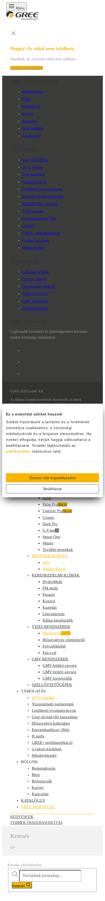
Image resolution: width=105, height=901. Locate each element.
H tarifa (28, 226)
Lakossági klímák (35, 272)
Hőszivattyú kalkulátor (51, 723)
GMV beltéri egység (59, 672)
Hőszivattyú (57, 633)
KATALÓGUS (33, 800)
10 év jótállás (32, 167)
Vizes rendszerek (35, 294)
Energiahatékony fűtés (39, 219)
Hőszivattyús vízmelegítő (64, 640)
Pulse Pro (55, 504)
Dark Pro (50, 524)
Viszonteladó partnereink (53, 704)
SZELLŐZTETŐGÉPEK (52, 685)
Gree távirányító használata (43, 196)
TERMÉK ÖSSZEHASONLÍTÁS (36, 823)
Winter (48, 543)
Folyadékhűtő (54, 646)
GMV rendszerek (35, 301)
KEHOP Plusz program (40, 204)
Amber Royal (54, 569)
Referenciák (31, 106)
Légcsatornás (54, 614)
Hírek (26, 99)
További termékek (58, 549)
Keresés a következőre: (25, 865)
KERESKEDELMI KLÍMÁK (56, 575)
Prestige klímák (34, 279)
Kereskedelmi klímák (38, 287)
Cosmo (48, 517)
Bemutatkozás (32, 92)
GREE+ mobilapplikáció (41, 233)
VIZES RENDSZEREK (51, 626)
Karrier (27, 114)
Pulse (47, 498)
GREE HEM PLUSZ (38, 807)
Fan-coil (49, 652)
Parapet (49, 594)
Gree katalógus (33, 174)
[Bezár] (12, 847)
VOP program (33, 211)
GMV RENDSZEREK (50, 659)
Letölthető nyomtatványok (42, 189)
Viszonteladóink (34, 182)
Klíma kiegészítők (58, 620)
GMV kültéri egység (60, 665)
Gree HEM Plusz (35, 160)
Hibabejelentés (33, 248)
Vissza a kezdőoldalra (26, 68)
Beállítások (52, 489)
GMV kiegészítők (57, 678)
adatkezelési (18, 451)
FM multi (50, 588)
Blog (36, 775)
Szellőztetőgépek (35, 308)
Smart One (51, 537)
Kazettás (50, 607)
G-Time (51, 530)
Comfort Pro (57, 511)
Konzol (49, 601)
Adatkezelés (31, 136)
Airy (46, 562)
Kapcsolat (29, 121)
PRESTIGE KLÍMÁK (50, 556)
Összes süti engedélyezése (52, 478)
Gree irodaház (33, 128)
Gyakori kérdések (35, 240)
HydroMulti (52, 582)
